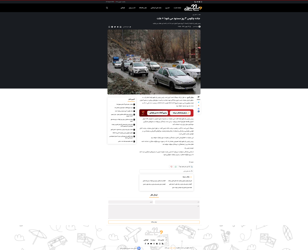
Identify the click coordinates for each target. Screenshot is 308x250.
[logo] (194, 7)
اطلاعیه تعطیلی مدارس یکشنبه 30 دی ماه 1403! (123, 133)
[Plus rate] (176, 167)
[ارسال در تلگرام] (112, 27)
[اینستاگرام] (201, 2)
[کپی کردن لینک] (198, 112)
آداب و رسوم (132, 8)
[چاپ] (121, 27)
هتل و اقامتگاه (143, 8)
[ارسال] (118, 27)
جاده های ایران (187, 171)
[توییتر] (198, 102)
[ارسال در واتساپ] (110, 27)
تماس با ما (161, 240)
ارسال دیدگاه (154, 222)
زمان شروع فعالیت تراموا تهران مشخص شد (124, 108)
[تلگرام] (199, 2)
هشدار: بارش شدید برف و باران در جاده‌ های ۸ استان (154, 184)
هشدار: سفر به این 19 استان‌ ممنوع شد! (125, 104)
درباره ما (153, 240)
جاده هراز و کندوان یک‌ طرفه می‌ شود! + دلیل (181, 187)
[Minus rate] (171, 167)
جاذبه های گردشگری (156, 8)
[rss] (195, 2)
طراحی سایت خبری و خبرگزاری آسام (128, 248)
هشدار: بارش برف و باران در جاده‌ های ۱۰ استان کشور (180, 184)
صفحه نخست (177, 8)
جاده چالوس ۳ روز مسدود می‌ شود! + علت (124, 111)
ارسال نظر (154, 194)
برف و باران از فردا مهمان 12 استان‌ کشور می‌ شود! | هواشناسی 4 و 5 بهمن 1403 (122, 125)
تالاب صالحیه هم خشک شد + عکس (125, 141)
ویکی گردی (172, 248)
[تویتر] (197, 2)
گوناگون (123, 8)
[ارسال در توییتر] (115, 27)
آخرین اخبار (131, 99)
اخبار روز (167, 8)
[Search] (107, 8)
